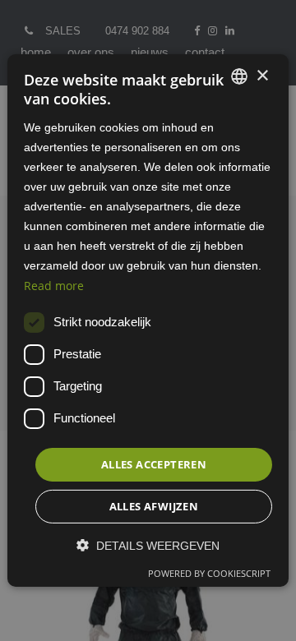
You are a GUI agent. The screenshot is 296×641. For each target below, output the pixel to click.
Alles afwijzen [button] (154, 506)
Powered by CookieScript (209, 573)
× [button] (262, 75)
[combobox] (239, 76)
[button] (148, 545)
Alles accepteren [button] (153, 464)
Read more (54, 285)
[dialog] (148, 320)
